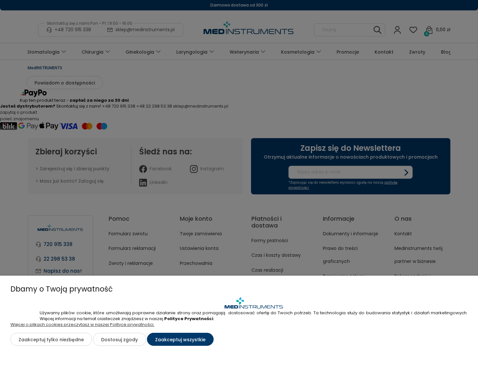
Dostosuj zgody (119, 339)
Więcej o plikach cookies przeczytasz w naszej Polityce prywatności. (82, 324)
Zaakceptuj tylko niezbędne (51, 339)
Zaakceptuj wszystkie (180, 339)
